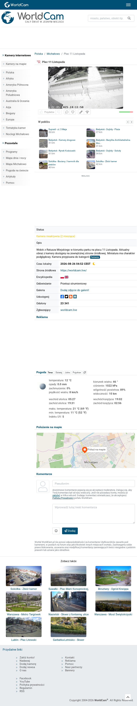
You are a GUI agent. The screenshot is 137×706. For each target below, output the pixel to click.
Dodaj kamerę (28, 664)
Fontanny (95, 257)
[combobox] (111, 18)
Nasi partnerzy (73, 667)
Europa (10, 119)
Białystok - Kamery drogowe (62, 140)
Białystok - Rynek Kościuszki (62, 150)
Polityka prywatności (32, 684)
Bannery (70, 670)
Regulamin (26, 688)
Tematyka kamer (16, 128)
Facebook (25, 678)
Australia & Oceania (17, 101)
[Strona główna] (16, 4)
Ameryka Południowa (13, 93)
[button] (81, 112)
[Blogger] (70, 296)
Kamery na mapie (16, 64)
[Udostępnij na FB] (62, 296)
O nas (23, 670)
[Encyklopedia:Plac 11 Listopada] (62, 277)
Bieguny (10, 113)
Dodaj (71, 530)
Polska (10, 72)
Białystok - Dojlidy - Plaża (108, 129)
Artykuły (11, 176)
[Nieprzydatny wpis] (59, 112)
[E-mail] (75, 296)
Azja (8, 107)
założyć (56, 495)
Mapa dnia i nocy (16, 158)
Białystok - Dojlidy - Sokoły (108, 150)
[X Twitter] (66, 296)
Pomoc (10, 182)
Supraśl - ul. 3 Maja (58, 129)
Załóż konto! (27, 657)
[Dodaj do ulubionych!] (73, 112)
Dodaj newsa (27, 667)
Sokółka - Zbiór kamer (106, 161)
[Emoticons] (56, 530)
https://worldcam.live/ (73, 270)
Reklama (70, 660)
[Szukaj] (129, 18)
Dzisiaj (59, 372)
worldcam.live (68, 310)
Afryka (10, 78)
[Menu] (128, 5)
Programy (11, 151)
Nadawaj (25, 660)
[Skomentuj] (67, 112)
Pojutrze (77, 372)
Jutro (67, 372)
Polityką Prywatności (62, 498)
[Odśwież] (85, 372)
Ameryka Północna (17, 84)
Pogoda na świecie (17, 170)
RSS (22, 691)
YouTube (25, 681)
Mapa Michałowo (16, 164)
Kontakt (69, 657)
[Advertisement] (85, 200)
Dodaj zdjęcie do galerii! (74, 290)
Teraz (50, 372)
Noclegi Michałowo (17, 134)
